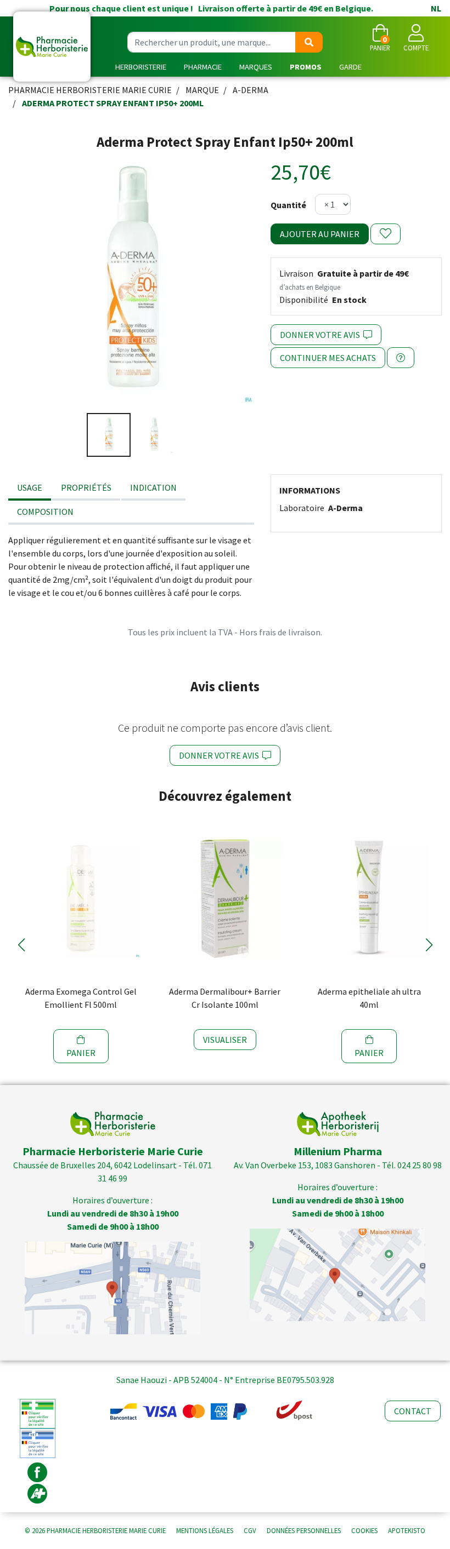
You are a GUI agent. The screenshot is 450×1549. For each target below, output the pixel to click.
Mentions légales (204, 1530)
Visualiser (225, 1039)
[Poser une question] (400, 357)
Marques (255, 67)
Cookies (364, 1530)
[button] (21, 945)
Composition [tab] (45, 511)
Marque (202, 89)
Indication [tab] (153, 487)
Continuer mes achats (328, 357)
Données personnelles (304, 1530)
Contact (412, 1410)
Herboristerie (140, 67)
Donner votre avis (321, 334)
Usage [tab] (29, 487)
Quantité (288, 204)
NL (436, 8)
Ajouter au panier (319, 233)
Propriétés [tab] (86, 487)
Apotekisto (406, 1530)
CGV (250, 1530)
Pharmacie (203, 67)
